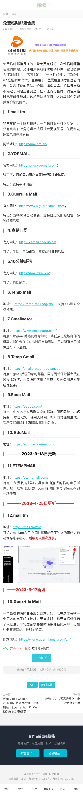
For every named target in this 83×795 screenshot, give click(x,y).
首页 (6, 789)
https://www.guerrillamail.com (42, 206)
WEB (32, 684)
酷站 (76, 789)
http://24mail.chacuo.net (37, 242)
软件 (20, 789)
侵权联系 (55, 753)
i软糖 (41, 5)
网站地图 (54, 774)
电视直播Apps (48, 791)
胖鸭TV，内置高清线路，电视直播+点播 (62, 701)
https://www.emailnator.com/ (35, 331)
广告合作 (27, 753)
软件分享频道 (40, 648)
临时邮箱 (47, 684)
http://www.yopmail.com (38, 165)
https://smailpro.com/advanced (36, 368)
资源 (5, 13)
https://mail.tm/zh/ (33, 144)
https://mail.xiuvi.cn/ (34, 273)
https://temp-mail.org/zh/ (34, 304)
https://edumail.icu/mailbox (33, 444)
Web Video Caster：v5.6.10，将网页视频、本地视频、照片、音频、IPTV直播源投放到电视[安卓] (20, 705)
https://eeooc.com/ (27, 406)
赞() (49, 28)
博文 (34, 789)
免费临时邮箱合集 (19, 23)
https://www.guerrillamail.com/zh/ (45, 639)
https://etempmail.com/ (30, 477)
